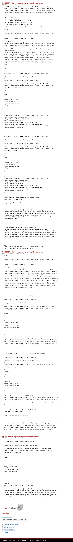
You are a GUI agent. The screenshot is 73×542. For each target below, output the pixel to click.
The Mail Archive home (11, 524)
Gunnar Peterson (19, 253)
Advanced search (7, 517)
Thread (11, 4)
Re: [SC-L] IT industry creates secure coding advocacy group (22, 3)
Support (37, 540)
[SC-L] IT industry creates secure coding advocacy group (21, 436)
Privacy (44, 540)
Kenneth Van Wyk (19, 438)
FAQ (31, 540)
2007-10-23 (4, 253)
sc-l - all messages (9, 527)
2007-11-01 (4, 4)
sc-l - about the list (9, 530)
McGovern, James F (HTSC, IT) (23, 4)
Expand (6, 532)
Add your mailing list (22, 540)
